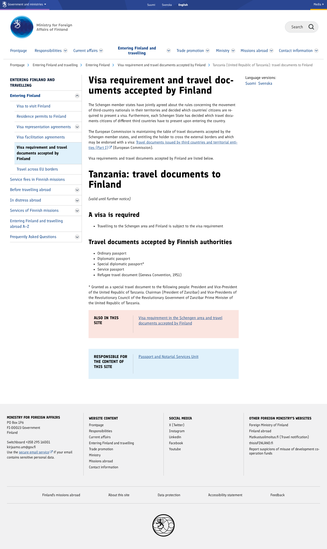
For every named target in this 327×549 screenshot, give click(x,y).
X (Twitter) (176, 425)
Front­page (17, 65)
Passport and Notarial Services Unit (168, 356)
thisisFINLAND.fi (261, 443)
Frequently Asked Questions (33, 236)
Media (318, 4)
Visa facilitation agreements (41, 137)
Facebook (176, 443)
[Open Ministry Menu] (233, 50)
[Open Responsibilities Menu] (65, 50)
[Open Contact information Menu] (316, 50)
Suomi (151, 4)
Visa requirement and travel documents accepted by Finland (161, 65)
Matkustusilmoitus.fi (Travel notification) (279, 437)
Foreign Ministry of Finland (268, 425)
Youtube (175, 449)
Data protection (169, 495)
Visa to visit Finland (33, 106)
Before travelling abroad (30, 189)
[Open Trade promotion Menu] (207, 50)
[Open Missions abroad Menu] (271, 50)
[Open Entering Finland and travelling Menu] (168, 50)
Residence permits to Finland (41, 116)
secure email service (34, 452)
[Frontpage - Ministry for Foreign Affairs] (46, 27)
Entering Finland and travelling (55, 65)
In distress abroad (25, 200)
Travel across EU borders (37, 169)
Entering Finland (97, 65)
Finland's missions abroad (61, 495)
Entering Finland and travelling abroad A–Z (36, 223)
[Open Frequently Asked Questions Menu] (77, 236)
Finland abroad (260, 431)
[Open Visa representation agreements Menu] (77, 126)
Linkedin (175, 437)
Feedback (277, 495)
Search (311, 26)
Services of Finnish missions (34, 210)
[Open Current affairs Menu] (101, 50)
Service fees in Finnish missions (37, 179)
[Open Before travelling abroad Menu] (77, 189)
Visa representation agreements (44, 126)
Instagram (177, 431)
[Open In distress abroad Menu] (77, 200)
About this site (118, 495)
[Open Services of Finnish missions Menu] (77, 210)
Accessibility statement (225, 495)
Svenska (167, 4)
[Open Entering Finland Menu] (77, 95)
